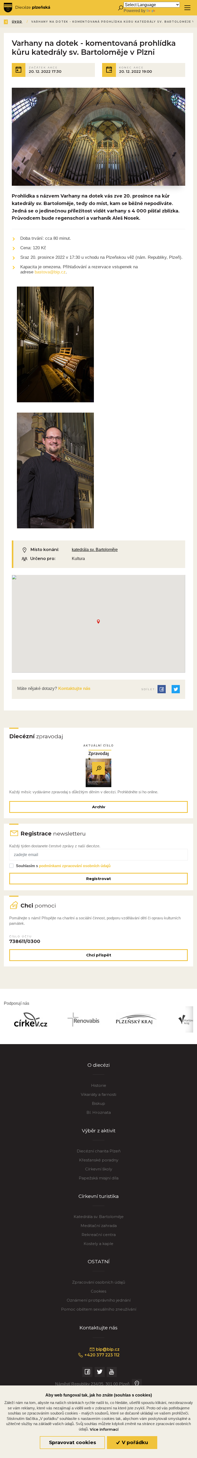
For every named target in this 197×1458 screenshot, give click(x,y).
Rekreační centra (99, 1234)
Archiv (98, 806)
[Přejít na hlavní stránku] (27, 7)
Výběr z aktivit (98, 1131)
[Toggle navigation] (187, 8)
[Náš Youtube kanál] (112, 1372)
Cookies (98, 1291)
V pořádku (134, 1442)
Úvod (17, 21)
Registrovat (98, 878)
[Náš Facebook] (87, 1372)
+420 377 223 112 (101, 1355)
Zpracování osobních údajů (98, 1282)
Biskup (98, 1103)
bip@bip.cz (107, 1349)
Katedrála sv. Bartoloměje (99, 1216)
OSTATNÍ (99, 1262)
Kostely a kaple (98, 1243)
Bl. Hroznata (98, 1112)
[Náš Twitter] (100, 1372)
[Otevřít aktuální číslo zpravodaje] (98, 768)
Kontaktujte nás (73, 688)
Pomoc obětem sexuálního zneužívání (98, 1309)
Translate (164, 10)
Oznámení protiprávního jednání (99, 1300)
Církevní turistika (98, 1196)
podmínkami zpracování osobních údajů (75, 866)
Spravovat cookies (72, 1442)
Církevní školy (98, 1169)
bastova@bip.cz (50, 272)
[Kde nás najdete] (137, 1384)
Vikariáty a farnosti (98, 1094)
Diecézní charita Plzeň (99, 1151)
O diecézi (98, 1065)
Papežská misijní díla (99, 1178)
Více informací (104, 1429)
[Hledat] (120, 8)
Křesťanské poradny (98, 1160)
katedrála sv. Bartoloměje (95, 549)
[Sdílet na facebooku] (161, 689)
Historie (98, 1085)
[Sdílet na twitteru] (176, 689)
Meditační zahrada (99, 1225)
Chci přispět (98, 955)
